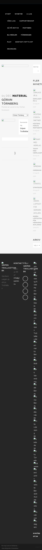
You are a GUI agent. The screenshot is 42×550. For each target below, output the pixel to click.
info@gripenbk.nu (17, 281)
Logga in (37, 547)
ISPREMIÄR (37, 170)
